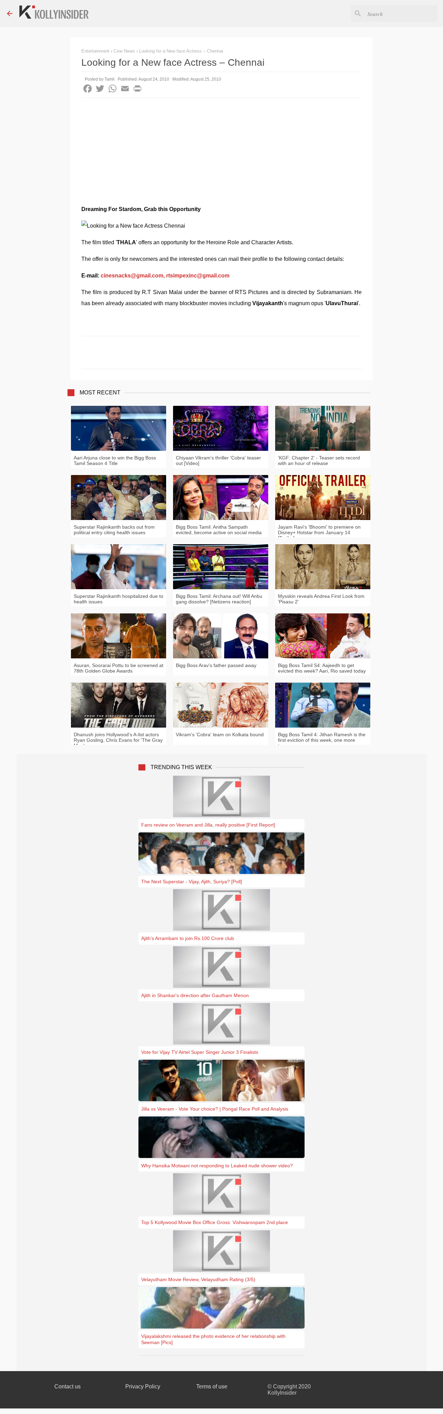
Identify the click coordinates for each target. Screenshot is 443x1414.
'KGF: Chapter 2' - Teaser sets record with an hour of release (319, 460)
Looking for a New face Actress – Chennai (181, 51)
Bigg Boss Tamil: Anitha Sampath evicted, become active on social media (219, 529)
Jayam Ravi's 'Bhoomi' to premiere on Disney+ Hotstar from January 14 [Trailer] (319, 532)
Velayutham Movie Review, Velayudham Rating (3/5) (198, 1279)
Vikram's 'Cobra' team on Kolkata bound (220, 734)
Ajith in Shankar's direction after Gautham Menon (195, 995)
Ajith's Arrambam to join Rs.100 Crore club (187, 938)
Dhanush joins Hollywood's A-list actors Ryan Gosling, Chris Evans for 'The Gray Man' (118, 740)
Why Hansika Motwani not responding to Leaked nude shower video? (217, 1165)
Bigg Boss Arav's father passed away (216, 665)
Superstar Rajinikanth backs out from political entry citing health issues (114, 529)
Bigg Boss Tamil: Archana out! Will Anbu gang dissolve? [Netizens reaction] (219, 598)
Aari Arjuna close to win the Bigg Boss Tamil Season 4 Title (115, 460)
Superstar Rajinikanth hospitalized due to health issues (118, 598)
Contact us (67, 1386)
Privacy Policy (142, 1386)
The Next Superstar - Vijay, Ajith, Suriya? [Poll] (191, 881)
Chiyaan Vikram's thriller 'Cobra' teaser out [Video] (218, 460)
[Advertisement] (221, 149)
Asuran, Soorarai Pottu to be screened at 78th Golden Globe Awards (118, 668)
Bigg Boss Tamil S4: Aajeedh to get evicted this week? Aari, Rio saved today (322, 668)
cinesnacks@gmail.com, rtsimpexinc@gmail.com (165, 276)
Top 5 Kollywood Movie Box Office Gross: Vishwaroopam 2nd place (214, 1222)
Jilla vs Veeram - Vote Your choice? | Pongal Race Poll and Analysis (214, 1109)
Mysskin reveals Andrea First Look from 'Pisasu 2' (321, 598)
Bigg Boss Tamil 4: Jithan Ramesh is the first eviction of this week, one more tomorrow (321, 740)
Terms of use (211, 1386)
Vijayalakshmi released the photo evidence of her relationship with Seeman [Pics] (213, 1339)
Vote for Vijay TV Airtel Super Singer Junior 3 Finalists (199, 1052)
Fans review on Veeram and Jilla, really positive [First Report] (208, 825)
